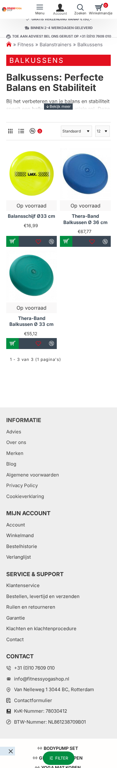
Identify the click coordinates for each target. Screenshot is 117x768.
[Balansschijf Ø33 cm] (31, 173)
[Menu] (40, 9)
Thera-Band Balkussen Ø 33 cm (31, 321)
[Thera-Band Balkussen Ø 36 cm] (85, 173)
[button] (12, 241)
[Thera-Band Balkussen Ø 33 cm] (31, 275)
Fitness (25, 44)
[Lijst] (21, 131)
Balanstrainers (55, 44)
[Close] (10, 751)
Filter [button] (61, 758)
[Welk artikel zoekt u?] (80, 9)
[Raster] (10, 131)
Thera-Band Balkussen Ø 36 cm (85, 219)
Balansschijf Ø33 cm (31, 216)
